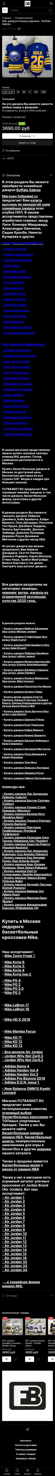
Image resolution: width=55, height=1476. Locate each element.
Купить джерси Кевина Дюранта (25, 735)
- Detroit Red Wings (15, 406)
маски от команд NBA (20, 1169)
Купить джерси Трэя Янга (20, 762)
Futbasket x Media (26, 1458)
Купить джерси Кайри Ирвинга (23, 730)
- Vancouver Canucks (17, 327)
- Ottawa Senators (15, 423)
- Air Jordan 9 (13, 1230)
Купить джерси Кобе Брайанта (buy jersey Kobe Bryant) (26, 647)
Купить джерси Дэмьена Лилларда (26, 767)
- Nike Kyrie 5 (13, 966)
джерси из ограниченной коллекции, (25, 595)
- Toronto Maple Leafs (17, 434)
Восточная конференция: (23, 344)
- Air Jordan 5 (13, 1214)
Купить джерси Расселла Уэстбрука (27, 686)
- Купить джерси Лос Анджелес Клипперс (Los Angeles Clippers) (25, 852)
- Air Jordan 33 (14, 1266)
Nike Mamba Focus (20, 1031)
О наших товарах (26, 1454)
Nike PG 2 (12, 984)
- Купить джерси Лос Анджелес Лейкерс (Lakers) (25, 795)
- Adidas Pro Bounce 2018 (23, 1078)
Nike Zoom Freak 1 (20, 956)
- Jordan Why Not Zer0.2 (22, 1060)
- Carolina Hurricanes (16, 350)
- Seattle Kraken (13, 321)
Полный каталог (24, 18)
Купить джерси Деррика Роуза (24, 773)
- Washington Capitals (17, 389)
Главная (6, 18)
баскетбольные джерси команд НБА (22, 1135)
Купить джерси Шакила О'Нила (24, 719)
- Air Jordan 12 (14, 1242)
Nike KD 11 (13, 1037)
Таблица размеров (26, 1449)
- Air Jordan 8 (13, 1226)
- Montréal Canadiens (17, 417)
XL (36, 91)
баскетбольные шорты (26, 1139)
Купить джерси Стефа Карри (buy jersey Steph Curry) (24, 638)
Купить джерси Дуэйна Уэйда (23, 691)
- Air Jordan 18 (14, 1258)
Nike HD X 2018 (17, 1019)
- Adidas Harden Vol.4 (20, 1070)
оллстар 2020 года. (19, 601)
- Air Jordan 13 (14, 1246)
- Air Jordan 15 (14, 1254)
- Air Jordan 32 (14, 1262)
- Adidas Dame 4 (15, 1066)
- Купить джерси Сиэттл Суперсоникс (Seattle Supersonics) (27, 872)
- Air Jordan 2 (13, 1201)
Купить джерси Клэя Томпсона (24, 724)
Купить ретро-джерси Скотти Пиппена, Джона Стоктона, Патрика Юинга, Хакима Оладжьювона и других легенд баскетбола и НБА (27, 701)
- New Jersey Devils (15, 361)
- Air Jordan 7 (13, 1222)
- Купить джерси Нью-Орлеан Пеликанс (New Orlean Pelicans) (24, 866)
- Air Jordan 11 (14, 1238)
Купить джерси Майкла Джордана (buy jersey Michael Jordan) (25, 630)
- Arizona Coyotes (14, 249)
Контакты (25, 1440)
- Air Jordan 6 (13, 1218)
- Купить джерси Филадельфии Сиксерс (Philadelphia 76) (24, 906)
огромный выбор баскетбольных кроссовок (25, 1115)
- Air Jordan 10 (14, 1234)
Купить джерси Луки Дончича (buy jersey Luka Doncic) (25, 713)
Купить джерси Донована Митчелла (27, 749)
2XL (44, 91)
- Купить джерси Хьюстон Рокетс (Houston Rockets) (26, 846)
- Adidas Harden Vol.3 (20, 1074)
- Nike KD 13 (12, 1046)
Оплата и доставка (26, 1445)
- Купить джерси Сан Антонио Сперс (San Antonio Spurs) (23, 859)
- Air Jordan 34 (14, 1270)
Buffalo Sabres (28, 190)
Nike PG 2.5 (14, 989)
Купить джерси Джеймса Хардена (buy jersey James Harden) (25, 671)
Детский (8, 91)
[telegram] (27, 1430)
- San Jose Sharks (14, 316)
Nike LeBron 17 (17, 1005)
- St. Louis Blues (13, 282)
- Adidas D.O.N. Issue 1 (21, 1082)
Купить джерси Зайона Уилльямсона (27, 778)
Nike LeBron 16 (17, 1009)
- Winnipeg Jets (13, 288)
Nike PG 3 (13, 993)
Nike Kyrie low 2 (18, 974)
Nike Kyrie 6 (15, 962)
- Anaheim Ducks (14, 293)
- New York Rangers (15, 372)
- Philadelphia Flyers (16, 378)
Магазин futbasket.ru (20, 196)
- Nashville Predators (16, 277)
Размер (5, 87)
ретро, (23, 593)
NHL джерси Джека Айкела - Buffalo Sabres (35, 1343)
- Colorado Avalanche (17, 260)
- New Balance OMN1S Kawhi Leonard (26, 1091)
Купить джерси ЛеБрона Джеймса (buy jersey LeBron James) (25, 655)
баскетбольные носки (21, 1165)
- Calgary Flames (14, 299)
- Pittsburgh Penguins (17, 384)
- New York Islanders (16, 367)
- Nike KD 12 (12, 1042)
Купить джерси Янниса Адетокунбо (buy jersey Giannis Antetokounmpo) (26, 663)
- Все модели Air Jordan (22, 1052)
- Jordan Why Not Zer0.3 (22, 1056)
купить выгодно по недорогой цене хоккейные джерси (26, 204)
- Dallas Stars (11, 265)
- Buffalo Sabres (13, 400)
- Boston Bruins (12, 395)
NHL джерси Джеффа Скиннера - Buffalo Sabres (12, 1343)
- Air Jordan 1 (13, 1197)
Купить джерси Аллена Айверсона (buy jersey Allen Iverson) (25, 680)
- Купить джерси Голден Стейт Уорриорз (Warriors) (24, 809)
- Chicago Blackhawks (17, 254)
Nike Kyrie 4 (14, 970)
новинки (9, 593)
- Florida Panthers (14, 411)
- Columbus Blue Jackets (19, 356)
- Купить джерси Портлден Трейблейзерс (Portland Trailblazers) (21, 831)
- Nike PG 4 (11, 980)
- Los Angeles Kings (15, 310)
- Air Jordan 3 (13, 1205)
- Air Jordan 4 (13, 1209)
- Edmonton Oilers (14, 305)
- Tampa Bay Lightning (17, 428)
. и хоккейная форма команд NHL (21, 1284)
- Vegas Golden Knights (18, 333)
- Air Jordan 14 (14, 1250)
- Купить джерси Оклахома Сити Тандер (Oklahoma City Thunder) (25, 839)
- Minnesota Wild (13, 271)
